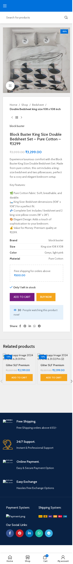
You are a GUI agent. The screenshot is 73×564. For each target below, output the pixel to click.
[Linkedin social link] (29, 326)
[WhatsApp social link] (34, 326)
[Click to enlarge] (10, 85)
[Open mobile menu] (5, 6)
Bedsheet (38, 105)
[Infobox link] (36, 425)
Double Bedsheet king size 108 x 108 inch (35, 109)
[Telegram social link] (39, 326)
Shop (24, 105)
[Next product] (21, 117)
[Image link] (15, 516)
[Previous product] (12, 117)
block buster (17, 126)
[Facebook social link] (20, 326)
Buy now (46, 296)
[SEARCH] (66, 17)
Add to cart (22, 296)
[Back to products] (16, 117)
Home (13, 105)
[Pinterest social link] (24, 326)
